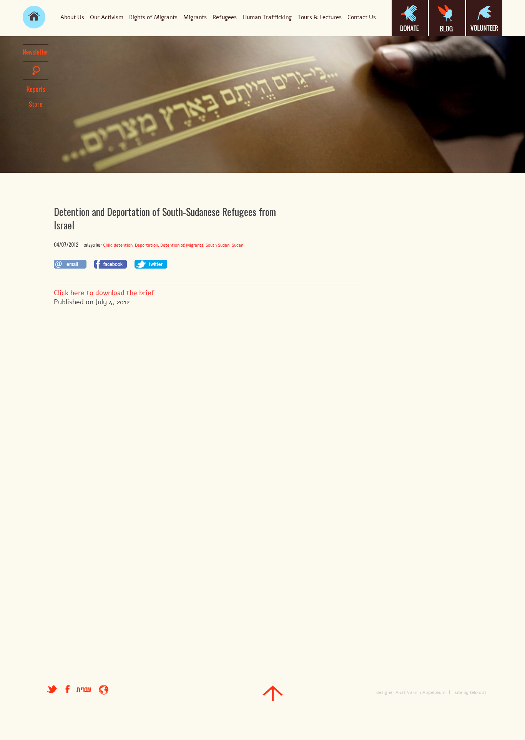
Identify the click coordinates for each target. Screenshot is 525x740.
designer (385, 692)
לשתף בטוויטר (151, 264)
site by (462, 692)
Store (36, 104)
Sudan (237, 245)
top (272, 693)
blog (447, 18)
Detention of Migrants (181, 245)
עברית (83, 689)
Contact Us (361, 17)
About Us (72, 17)
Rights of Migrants (153, 17)
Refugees (225, 17)
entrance (103, 690)
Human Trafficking (267, 17)
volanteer (484, 18)
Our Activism (106, 17)
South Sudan (217, 245)
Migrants (195, 17)
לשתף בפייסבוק (110, 264)
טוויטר (52, 689)
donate (410, 18)
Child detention (118, 245)
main (34, 17)
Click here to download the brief (104, 292)
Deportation (146, 245)
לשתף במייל (70, 264)
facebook (70, 689)
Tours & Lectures (319, 17)
